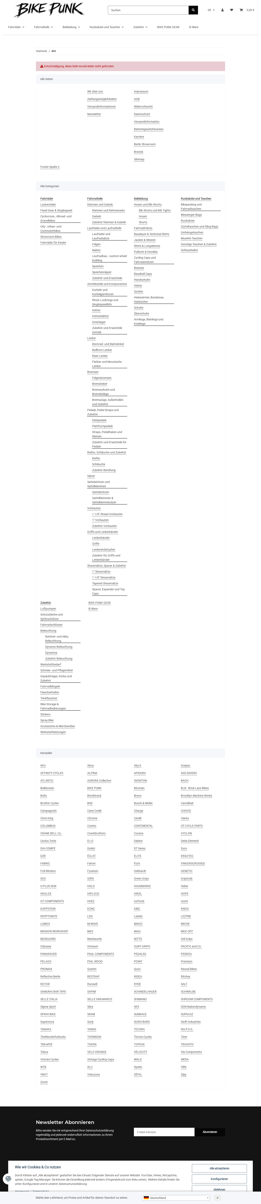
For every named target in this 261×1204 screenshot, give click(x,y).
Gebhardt (140, 871)
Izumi (184, 901)
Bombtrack (94, 795)
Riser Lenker (100, 355)
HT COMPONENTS (52, 901)
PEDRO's (186, 954)
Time (184, 1036)
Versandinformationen (101, 106)
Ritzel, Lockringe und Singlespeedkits (105, 302)
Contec (91, 825)
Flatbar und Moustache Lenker (107, 364)
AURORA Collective (99, 780)
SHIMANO (140, 999)
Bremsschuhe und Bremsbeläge (103, 392)
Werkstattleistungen (53, 732)
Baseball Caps (143, 273)
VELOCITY (140, 1051)
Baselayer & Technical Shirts (151, 234)
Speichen (98, 266)
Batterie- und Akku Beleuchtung (57, 638)
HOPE (184, 893)
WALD (138, 1059)
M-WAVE (92, 923)
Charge (138, 810)
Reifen (96, 458)
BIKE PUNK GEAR (99, 602)
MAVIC (138, 923)
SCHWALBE (188, 991)
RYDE (137, 984)
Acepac (185, 765)
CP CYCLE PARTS (192, 825)
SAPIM (91, 991)
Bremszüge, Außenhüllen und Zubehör (107, 402)
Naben (96, 250)
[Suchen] (193, 10)
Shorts (143, 222)
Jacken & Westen (145, 240)
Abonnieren (210, 1132)
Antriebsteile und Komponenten (107, 284)
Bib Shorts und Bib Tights (155, 210)
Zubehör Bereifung (104, 470)
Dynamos (51, 652)
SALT (184, 984)
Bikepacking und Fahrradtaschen (191, 206)
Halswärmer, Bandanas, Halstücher (149, 299)
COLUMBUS (47, 825)
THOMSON (94, 1036)
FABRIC (45, 863)
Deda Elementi (190, 840)
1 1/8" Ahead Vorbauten (107, 514)
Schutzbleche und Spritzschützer (51, 616)
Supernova (47, 1021)
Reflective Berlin (50, 976)
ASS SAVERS (189, 773)
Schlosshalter (189, 250)
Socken (138, 291)
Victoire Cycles (49, 1059)
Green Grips (141, 878)
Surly (90, 1021)
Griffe (95, 543)
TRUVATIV (187, 1044)
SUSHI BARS (142, 1021)
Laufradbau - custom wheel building (109, 258)
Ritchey (185, 976)
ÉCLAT (91, 856)
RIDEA (138, 976)
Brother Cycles (49, 803)
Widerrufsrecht (143, 106)
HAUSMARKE (142, 886)
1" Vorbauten (100, 520)
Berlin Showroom (145, 144)
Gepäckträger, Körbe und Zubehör (56, 678)
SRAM (91, 1014)
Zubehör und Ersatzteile (107, 278)
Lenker (91, 338)
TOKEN (91, 1044)
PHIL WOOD (95, 961)
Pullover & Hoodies (146, 251)
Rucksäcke (188, 220)
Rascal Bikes (189, 969)
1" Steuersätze (101, 571)
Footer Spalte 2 (50, 166)
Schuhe (138, 307)
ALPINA (92, 773)
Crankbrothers (96, 833)
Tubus (44, 1051)
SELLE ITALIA (49, 999)
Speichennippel (101, 272)
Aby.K (137, 765)
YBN (183, 1067)
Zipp (183, 1074)
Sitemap (139, 159)
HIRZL (138, 893)
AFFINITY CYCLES (51, 773)
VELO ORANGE (96, 1051)
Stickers (45, 714)
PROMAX (46, 969)
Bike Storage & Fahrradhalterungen (53, 706)
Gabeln (96, 216)
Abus (90, 765)
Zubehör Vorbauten (104, 526)
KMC (137, 908)
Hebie (184, 886)
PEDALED (140, 954)
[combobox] (176, 1198)
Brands (138, 151)
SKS (136, 1006)
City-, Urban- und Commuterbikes (50, 228)
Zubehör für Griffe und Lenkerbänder (106, 557)
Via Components (191, 1051)
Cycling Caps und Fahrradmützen (145, 260)
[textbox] (176, 1198)
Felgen (96, 244)
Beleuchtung (48, 630)
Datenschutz (41, 1191)
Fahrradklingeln (50, 686)
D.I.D (90, 840)
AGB (137, 99)
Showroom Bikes (51, 236)
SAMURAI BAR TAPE (53, 991)
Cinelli (137, 818)
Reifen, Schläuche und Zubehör (106, 452)
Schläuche (98, 464)
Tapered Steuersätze (105, 583)
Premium (186, 961)
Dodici (91, 848)
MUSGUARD (48, 938)
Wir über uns (95, 91)
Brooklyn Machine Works (196, 795)
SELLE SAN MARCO (99, 999)
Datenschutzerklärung (100, 1130)
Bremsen (92, 372)
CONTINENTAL (143, 825)
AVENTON (140, 780)
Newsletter (94, 114)
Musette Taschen (191, 238)
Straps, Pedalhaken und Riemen (107, 434)
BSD (90, 803)
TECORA (139, 1029)
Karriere (139, 136)
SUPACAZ (187, 1014)
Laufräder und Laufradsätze (101, 236)
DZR (43, 856)
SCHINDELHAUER (145, 991)
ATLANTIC (46, 780)
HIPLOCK (93, 893)
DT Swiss (139, 848)
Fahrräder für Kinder (53, 242)
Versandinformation (146, 121)
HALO (91, 886)
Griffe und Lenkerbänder (102, 531)
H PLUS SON (48, 886)
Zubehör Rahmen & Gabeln (109, 222)
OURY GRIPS (142, 946)
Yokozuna (93, 1074)
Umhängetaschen (192, 232)
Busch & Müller (143, 803)
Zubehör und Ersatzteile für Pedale (109, 444)
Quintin (91, 969)
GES (43, 878)
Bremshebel (99, 383)
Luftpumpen (48, 608)
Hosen (143, 216)
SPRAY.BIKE (48, 1014)
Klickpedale (99, 420)
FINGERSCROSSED (193, 863)
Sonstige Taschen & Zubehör (199, 244)
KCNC (91, 908)
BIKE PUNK (94, 788)
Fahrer (91, 863)
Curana (138, 833)
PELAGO (45, 961)
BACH (184, 780)
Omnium (92, 946)
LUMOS (45, 923)
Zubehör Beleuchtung (58, 658)
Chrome (92, 818)
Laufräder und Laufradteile (104, 228)
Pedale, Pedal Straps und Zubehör (103, 412)
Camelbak (187, 803)
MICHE (185, 923)
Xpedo (138, 1067)
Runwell (92, 984)
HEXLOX (45, 893)
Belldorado (47, 788)
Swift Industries (191, 1021)
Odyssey (45, 946)
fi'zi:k (137, 863)
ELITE (137, 856)
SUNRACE (140, 1014)
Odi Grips (186, 938)
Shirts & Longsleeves (147, 245)
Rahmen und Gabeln (100, 204)
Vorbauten (94, 508)
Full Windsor (48, 871)
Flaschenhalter (49, 692)
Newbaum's (94, 938)
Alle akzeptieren (219, 1168)
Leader (138, 916)
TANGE (91, 1029)
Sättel (91, 476)
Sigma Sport (48, 1006)
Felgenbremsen (102, 377)
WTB (43, 1067)
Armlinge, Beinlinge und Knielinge (148, 321)
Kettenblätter (100, 316)
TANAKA (45, 1029)
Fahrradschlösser (51, 624)
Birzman (139, 788)
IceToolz (139, 901)
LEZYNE (186, 916)
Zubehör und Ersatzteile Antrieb (107, 330)
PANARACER (48, 954)
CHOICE (186, 810)
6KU (43, 765)
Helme (138, 285)
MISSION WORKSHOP (54, 931)
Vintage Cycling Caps (100, 1059)
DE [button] (209, 10)
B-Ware (93, 608)
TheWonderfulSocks (53, 1036)
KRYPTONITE (48, 916)
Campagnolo (48, 810)
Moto (137, 931)
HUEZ (90, 901)
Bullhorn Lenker (102, 350)
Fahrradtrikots (143, 228)
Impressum (22, 1191)
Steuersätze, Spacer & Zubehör (106, 565)
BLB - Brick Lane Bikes (195, 788)
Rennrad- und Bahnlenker (108, 344)
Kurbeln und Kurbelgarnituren (103, 292)
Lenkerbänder (101, 537)
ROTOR (45, 984)
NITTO (138, 938)
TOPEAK (139, 1044)
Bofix (43, 795)
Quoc (137, 969)
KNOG (185, 908)
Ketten (96, 310)
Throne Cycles (143, 1036)
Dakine (138, 840)
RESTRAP (93, 976)
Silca (90, 1006)
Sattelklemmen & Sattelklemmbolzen (104, 500)
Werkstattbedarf (50, 664)
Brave (137, 795)
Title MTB (46, 1044)
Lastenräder (48, 204)
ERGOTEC (187, 856)
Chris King (46, 818)
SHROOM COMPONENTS (197, 999)
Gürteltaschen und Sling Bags (199, 226)
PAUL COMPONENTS (100, 954)
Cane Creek (94, 810)
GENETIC (186, 871)
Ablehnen (219, 1189)
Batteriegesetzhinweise (148, 129)
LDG (90, 916)
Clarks (185, 818)
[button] (222, 10)
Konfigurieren (219, 1179)
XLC (90, 1067)
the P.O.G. (187, 1029)
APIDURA (140, 773)
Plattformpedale (102, 426)
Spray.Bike (47, 720)
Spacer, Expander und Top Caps (108, 591)
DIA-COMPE (47, 848)
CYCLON (186, 833)
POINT (138, 961)
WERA (185, 1059)
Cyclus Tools (48, 840)
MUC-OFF (187, 931)
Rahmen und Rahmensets (108, 210)
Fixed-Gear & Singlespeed (56, 210)
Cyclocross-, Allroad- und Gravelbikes (56, 218)
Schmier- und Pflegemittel (56, 670)
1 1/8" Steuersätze (103, 577)
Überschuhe (141, 313)
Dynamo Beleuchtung (58, 646)
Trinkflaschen (48, 698)
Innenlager (99, 322)
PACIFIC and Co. (191, 946)
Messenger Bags (191, 214)
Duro (184, 848)
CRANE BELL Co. (51, 833)
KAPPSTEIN (47, 908)
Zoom (44, 1082)
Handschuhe (142, 279)
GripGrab (186, 878)
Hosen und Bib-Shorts (147, 204)
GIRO (90, 878)
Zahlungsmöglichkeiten (102, 99)
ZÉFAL (138, 1074)
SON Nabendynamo (193, 1006)
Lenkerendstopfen (103, 549)
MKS (90, 931)
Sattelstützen (100, 492)
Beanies (139, 267)
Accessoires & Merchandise (57, 726)
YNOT (44, 1074)
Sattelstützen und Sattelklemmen (98, 484)
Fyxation (92, 871)
